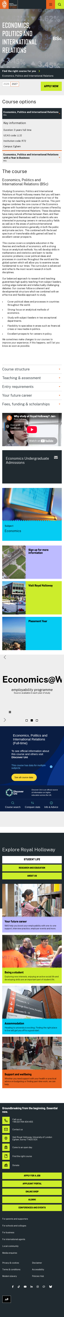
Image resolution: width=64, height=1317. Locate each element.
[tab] (6, 84)
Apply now (51, 86)
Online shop (32, 1192)
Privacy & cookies (10, 1263)
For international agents (13, 1239)
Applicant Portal (32, 1184)
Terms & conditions (11, 1269)
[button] (4, 657)
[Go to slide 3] (37, 720)
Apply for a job (32, 1176)
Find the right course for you (19, 71)
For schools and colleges (14, 1226)
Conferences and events (32, 1208)
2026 (6, 84)
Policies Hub (38, 1276)
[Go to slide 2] (32, 720)
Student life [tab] (32, 859)
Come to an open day (22, 1147)
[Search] (59, 4)
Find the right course (22, 1156)
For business (8, 1232)
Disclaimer (37, 1263)
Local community (10, 1246)
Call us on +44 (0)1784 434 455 (22, 1120)
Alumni (32, 1200)
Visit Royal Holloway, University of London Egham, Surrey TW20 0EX (32, 1138)
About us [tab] (32, 876)
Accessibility (38, 1269)
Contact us (17, 1129)
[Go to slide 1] (27, 720)
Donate (15, 1165)
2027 (15, 84)
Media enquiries (9, 1253)
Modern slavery (9, 1276)
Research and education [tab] (32, 868)
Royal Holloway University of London (9, 4)
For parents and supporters (15, 1219)
